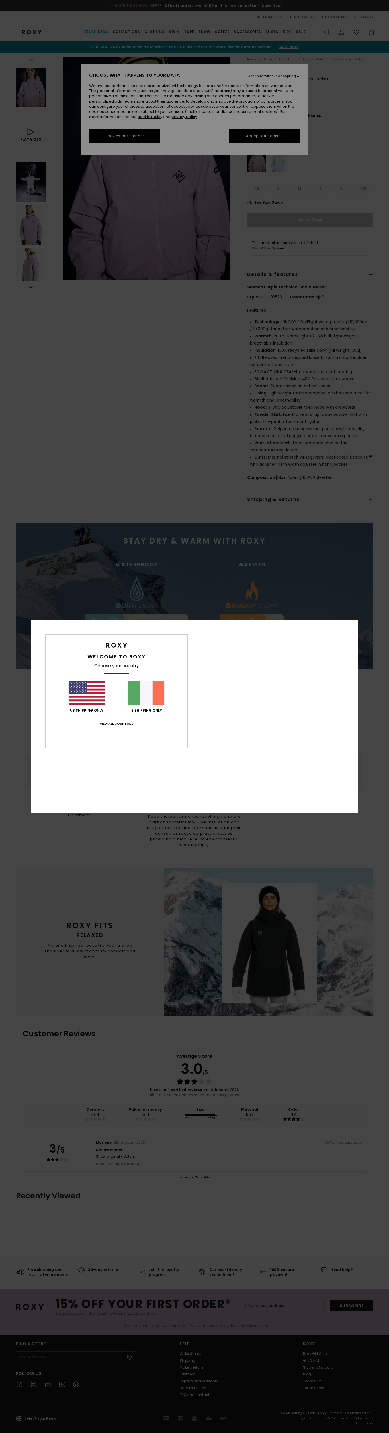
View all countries (116, 723)
